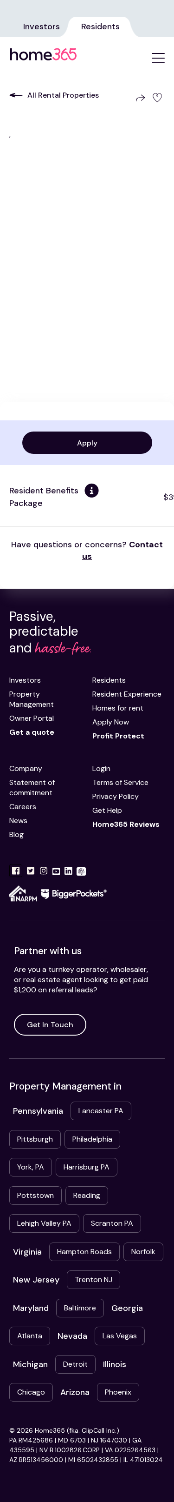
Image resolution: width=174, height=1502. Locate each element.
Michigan (30, 1364)
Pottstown (35, 1195)
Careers (22, 806)
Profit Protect (118, 736)
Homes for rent (117, 708)
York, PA (30, 1167)
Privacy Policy (115, 796)
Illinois (114, 1364)
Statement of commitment (32, 788)
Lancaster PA (100, 1111)
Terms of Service (120, 782)
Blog (16, 834)
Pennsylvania (38, 1111)
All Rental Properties (63, 95)
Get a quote (31, 732)
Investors (41, 26)
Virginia (27, 1251)
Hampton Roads (84, 1251)
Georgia (127, 1308)
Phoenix (118, 1392)
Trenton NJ (93, 1279)
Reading (86, 1195)
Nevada (72, 1336)
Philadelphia (92, 1139)
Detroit (75, 1364)
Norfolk (143, 1251)
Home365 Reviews (126, 824)
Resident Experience (126, 694)
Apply (87, 443)
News (18, 820)
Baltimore (80, 1308)
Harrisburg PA (87, 1167)
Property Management (31, 699)
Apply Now (110, 722)
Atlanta (29, 1336)
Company (25, 768)
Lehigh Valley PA (44, 1223)
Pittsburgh (35, 1139)
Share (138, 98)
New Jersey (36, 1279)
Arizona (75, 1392)
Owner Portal (31, 718)
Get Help (107, 810)
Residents (100, 26)
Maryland (31, 1308)
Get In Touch (50, 1025)
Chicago (31, 1392)
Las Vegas (120, 1336)
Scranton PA (112, 1223)
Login (101, 768)
